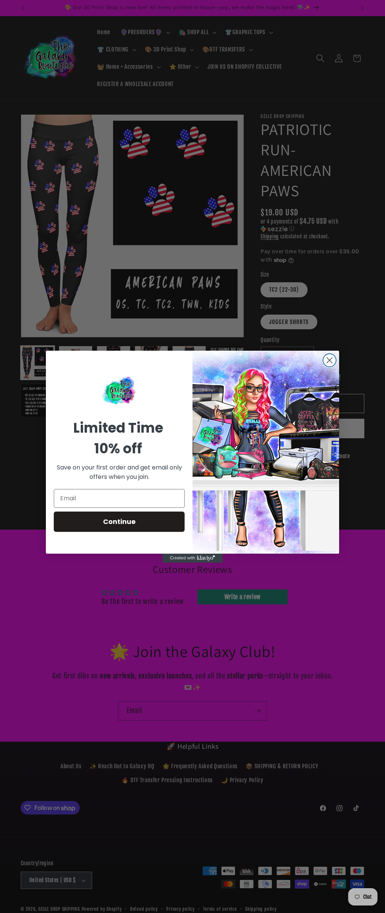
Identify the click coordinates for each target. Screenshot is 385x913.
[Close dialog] (329, 360)
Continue (119, 521)
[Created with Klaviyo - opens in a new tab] (192, 558)
